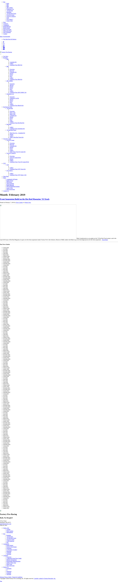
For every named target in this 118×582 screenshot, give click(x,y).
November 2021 (6, 325)
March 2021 (6, 335)
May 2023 (5, 304)
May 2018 (5, 380)
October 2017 (6, 390)
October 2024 (6, 279)
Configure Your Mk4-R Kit (16, 105)
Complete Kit (13, 62)
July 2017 (5, 395)
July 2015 (5, 429)
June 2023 (5, 302)
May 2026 (5, 252)
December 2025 (6, 259)
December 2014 (6, 440)
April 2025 (5, 270)
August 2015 (6, 428)
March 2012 (6, 487)
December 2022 (6, 311)
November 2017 (6, 389)
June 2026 (5, 250)
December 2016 (6, 405)
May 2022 (5, 321)
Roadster (5, 57)
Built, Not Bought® (5, 36)
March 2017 (6, 401)
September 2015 (6, 427)
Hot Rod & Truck (7, 107)
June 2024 (5, 285)
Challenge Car (10, 9)
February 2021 (6, 337)
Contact (5, 33)
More (4, 178)
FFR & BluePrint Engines (13, 186)
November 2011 (6, 493)
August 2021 (6, 330)
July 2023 (5, 301)
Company (5, 23)
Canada (8, 529)
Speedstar (8, 12)
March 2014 (6, 453)
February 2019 (6, 367)
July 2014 (5, 447)
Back (7, 3)
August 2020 (6, 343)
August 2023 (6, 299)
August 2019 (6, 360)
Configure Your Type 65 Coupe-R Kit (19, 162)
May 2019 (5, 364)
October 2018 (6, 373)
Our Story (5, 56)
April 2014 (5, 451)
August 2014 (6, 445)
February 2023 (6, 308)
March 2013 (6, 470)
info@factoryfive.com (5, 524)
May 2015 (5, 432)
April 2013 (5, 469)
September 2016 (6, 409)
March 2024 (6, 289)
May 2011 (5, 502)
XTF (7, 18)
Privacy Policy (8, 577)
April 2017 (5, 399)
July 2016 (5, 412)
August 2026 (6, 247)
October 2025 (6, 262)
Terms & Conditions (17, 577)
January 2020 (6, 353)
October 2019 (6, 357)
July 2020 (5, 344)
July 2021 (5, 331)
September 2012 (6, 479)
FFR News (9, 182)
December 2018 (6, 370)
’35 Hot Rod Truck (11, 13)
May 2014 (5, 450)
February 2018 (6, 385)
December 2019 (6, 354)
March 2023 (6, 307)
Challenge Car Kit (14, 98)
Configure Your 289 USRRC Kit (18, 92)
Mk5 (7, 5)
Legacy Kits (9, 20)
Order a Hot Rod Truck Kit (16, 137)
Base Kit (12, 70)
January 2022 (6, 324)
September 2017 (6, 392)
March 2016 (6, 418)
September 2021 (6, 328)
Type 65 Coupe (10, 15)
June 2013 (5, 466)
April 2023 (5, 305)
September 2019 (6, 359)
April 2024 (5, 288)
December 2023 (6, 293)
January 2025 (6, 275)
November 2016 (6, 406)
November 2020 (6, 338)
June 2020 (5, 346)
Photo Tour (9, 564)
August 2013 (6, 463)
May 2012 (5, 484)
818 (7, 542)
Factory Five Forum (11, 547)
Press (11, 76)
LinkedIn (8, 552)
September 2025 (6, 263)
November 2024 (6, 278)
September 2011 (6, 496)
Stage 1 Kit (12, 112)
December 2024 (6, 276)
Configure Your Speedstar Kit (17, 128)
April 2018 (5, 382)
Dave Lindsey (19, 202)
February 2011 (6, 506)
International (9, 532)
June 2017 (5, 396)
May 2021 (5, 333)
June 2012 (5, 483)
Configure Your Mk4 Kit (16, 79)
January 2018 (6, 386)
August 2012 (6, 480)
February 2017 (6, 402)
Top (1, 581)
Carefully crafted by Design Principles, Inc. (45, 578)
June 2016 (5, 414)
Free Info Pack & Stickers (9, 39)
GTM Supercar (10, 541)
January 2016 (6, 421)
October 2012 (6, 477)
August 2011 (6, 497)
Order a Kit (6, 528)
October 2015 (6, 425)
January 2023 (6, 309)
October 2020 (6, 340)
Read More (105, 239)
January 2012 (6, 490)
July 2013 (5, 464)
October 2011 (6, 495)
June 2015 (5, 431)
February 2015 (6, 437)
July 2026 (5, 249)
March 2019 (6, 366)
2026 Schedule (10, 183)
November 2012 (6, 476)
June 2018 (5, 379)
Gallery (11, 63)
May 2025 (5, 269)
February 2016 (6, 419)
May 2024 (5, 286)
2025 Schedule (7, 32)
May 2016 (5, 415)
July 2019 (5, 361)
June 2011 (5, 500)
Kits (4, 2)
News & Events (7, 29)
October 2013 (6, 460)
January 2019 (6, 369)
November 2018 (6, 372)
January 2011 (6, 508)
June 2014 (5, 448)
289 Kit (11, 85)
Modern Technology (11, 560)
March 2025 (6, 272)
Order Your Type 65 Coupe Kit (17, 151)
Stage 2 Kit (12, 114)
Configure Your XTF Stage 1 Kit (18, 175)
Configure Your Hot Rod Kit (17, 123)
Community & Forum (11, 179)
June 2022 (5, 320)
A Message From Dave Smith (13, 558)
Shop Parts (6, 176)
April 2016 (5, 416)
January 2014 (6, 456)
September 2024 (6, 280)
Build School (6, 28)
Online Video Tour (11, 562)
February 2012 (6, 489)
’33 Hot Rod (9, 10)
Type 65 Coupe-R (11, 16)
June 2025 (5, 267)
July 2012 (5, 482)
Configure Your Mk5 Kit (16, 65)
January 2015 (6, 438)
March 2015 (6, 435)
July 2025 (5, 266)
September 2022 (6, 315)
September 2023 (6, 298)
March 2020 (6, 350)
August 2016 (6, 411)
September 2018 (6, 375)
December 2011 (6, 492)
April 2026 (5, 253)
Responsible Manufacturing (13, 561)
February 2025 (6, 273)
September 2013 (6, 461)
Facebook (8, 548)
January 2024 (6, 292)
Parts (4, 22)
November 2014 (6, 441)
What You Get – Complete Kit (17, 133)
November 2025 (6, 260)
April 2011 (5, 503)
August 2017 (6, 393)
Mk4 (7, 6)
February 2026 (6, 256)
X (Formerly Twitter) (11, 549)
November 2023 (6, 295)
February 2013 (6, 471)
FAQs (11, 75)
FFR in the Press (7, 31)
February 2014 (6, 454)
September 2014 (6, 444)
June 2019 (5, 363)
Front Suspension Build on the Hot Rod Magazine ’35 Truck (24, 199)
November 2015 (6, 424)
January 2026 (6, 257)
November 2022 (6, 312)
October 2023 (6, 296)
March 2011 (6, 505)
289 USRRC (9, 7)
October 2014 (6, 443)
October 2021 (6, 327)
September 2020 (6, 341)
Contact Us (6, 191)
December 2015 (6, 422)
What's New (28, 202)
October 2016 (6, 408)
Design (11, 73)
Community (6, 25)
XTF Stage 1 (9, 19)
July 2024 (5, 283)
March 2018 (6, 383)
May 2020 (5, 347)
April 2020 (5, 348)
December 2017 (6, 388)
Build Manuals (7, 26)
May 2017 (5, 398)
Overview (12, 69)
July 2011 (5, 499)
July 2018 (5, 377)
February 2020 (6, 351)
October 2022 (6, 314)
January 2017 (6, 403)
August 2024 (6, 282)
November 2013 (6, 458)
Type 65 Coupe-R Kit (15, 157)
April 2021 (5, 334)
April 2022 (5, 322)
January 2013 (6, 473)
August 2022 (6, 317)
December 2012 (6, 474)
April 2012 (5, 486)
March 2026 (6, 254)
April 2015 (5, 434)
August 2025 (6, 265)
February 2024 (6, 291)
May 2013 (5, 467)
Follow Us (6, 567)
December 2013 (6, 457)
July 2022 (5, 318)
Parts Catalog (9, 531)
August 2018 (6, 376)
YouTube (8, 554)
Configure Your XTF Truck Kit (18, 169)
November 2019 (6, 356)
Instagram (8, 551)
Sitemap (2, 577)
